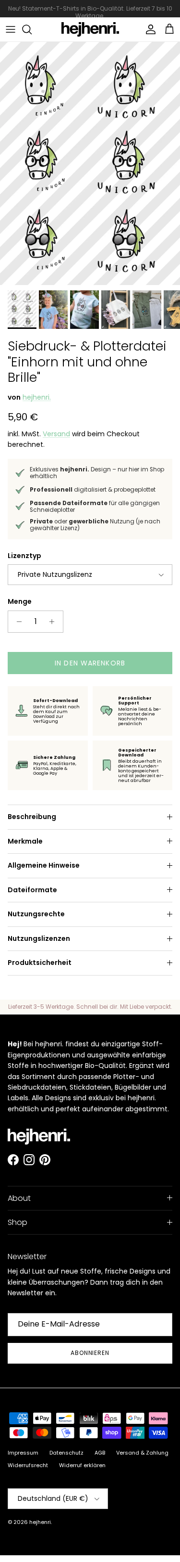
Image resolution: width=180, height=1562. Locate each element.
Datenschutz (66, 1453)
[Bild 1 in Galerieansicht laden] (90, 163)
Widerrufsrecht (28, 1465)
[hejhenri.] (90, 29)
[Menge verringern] (16, 621)
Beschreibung (32, 816)
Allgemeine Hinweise (44, 865)
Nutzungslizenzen (39, 938)
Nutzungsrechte (36, 914)
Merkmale (25, 841)
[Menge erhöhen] (54, 621)
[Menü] (10, 29)
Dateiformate (32, 890)
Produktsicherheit (40, 962)
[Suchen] (31, 29)
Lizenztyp (24, 555)
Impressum (23, 1453)
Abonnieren (90, 1353)
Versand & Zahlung (142, 1453)
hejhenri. (37, 397)
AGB (100, 1453)
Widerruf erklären (82, 1465)
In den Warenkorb (90, 663)
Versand (56, 434)
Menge (20, 601)
